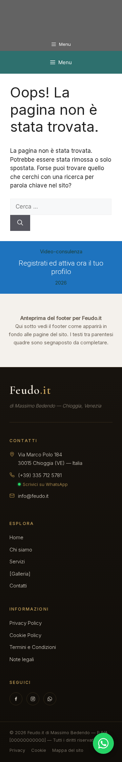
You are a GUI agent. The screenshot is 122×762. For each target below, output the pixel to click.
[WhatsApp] (49, 698)
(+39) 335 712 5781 (40, 475)
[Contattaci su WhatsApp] (103, 743)
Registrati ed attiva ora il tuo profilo (61, 267)
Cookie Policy (25, 635)
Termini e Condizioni (32, 647)
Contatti (18, 585)
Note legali (21, 659)
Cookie (38, 750)
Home (16, 537)
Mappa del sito (67, 750)
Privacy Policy (25, 623)
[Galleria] (19, 573)
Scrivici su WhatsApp (45, 484)
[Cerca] (20, 223)
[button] (61, 263)
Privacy (17, 750)
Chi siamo (20, 549)
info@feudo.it (33, 496)
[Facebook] (15, 698)
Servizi (17, 561)
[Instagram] (32, 698)
